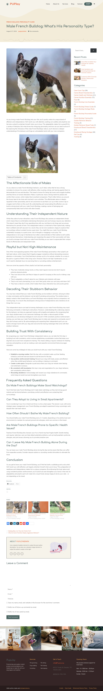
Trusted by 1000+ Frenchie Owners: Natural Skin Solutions (88, 78)
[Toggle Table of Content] (24, 177)
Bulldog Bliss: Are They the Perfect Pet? (19, 531)
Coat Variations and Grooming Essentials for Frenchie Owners (88, 71)
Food (75, 100)
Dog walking (33, 665)
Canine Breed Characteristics (83, 93)
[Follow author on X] (22, 553)
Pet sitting (43, 663)
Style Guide (68, 688)
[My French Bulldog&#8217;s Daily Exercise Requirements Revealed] (38, 507)
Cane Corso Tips (79, 90)
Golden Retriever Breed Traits (84, 125)
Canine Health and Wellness (83, 95)
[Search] (93, 50)
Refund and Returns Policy (80, 688)
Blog (72, 4)
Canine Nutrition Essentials (82, 97)
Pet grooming (33, 663)
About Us (56, 4)
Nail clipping (44, 668)
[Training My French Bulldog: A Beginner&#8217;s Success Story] (60, 507)
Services (65, 4)
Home (48, 4)
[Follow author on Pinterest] (18, 553)
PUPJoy (15, 4)
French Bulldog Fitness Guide (84, 107)
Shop (88, 4)
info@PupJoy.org (58, 663)
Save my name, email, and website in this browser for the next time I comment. (34, 603)
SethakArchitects (25, 688)
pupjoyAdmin (22, 31)
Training (76, 137)
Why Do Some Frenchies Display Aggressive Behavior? (23, 533)
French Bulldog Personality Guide (20, 22)
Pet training (44, 665)
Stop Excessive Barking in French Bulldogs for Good (14, 514)
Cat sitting (32, 668)
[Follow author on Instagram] (14, 553)
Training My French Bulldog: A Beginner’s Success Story (57, 514)
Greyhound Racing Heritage (83, 132)
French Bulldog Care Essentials (84, 102)
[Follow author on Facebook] (11, 553)
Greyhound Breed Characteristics (85, 127)
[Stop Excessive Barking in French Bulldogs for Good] (16, 507)
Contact (80, 4)
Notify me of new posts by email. (18, 612)
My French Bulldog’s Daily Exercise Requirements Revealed (37, 514)
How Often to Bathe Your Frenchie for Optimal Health (88, 63)
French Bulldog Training (82, 118)
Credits (61, 688)
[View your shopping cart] (94, 4)
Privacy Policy (93, 688)
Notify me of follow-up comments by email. (22, 607)
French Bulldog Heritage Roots (84, 109)
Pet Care (77, 134)
